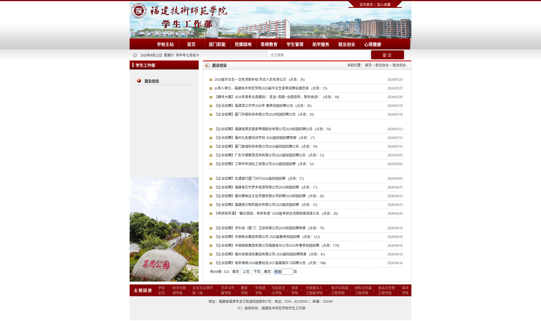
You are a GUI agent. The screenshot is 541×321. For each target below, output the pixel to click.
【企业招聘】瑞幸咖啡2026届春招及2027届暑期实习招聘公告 (270, 263)
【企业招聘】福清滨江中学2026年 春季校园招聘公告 (262, 106)
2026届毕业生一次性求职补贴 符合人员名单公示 (259, 80)
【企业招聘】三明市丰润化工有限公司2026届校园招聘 (264, 164)
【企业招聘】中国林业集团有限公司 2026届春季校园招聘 (267, 237)
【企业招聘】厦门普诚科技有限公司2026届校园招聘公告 (265, 147)
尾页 (267, 272)
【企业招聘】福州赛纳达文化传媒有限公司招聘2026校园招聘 (269, 196)
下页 (257, 272)
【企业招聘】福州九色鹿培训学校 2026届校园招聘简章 (264, 138)
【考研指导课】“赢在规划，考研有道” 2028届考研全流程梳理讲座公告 (276, 214)
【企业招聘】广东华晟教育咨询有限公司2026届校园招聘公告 (269, 155)
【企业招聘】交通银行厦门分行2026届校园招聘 (259, 179)
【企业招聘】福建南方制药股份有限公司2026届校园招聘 (265, 205)
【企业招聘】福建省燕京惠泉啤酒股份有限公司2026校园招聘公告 (272, 129)
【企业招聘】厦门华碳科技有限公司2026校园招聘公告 (264, 114)
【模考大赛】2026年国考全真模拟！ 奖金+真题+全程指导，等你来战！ (276, 97)
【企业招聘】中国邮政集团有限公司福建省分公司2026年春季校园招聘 (276, 246)
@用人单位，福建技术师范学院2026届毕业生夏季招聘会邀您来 (270, 88)
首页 (235, 272)
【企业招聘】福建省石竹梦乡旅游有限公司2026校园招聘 (265, 187)
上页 (246, 272)
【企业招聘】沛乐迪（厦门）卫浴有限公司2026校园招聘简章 (269, 228)
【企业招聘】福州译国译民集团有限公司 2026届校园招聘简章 (269, 254)
